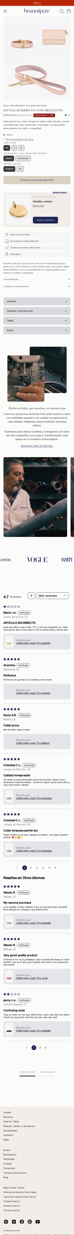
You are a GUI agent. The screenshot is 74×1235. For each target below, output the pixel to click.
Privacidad (9, 1168)
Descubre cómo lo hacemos (37, 446)
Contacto (8, 1135)
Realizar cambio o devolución (19, 1126)
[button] (61, 11)
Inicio (6, 105)
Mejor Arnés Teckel (13, 1187)
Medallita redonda (42, 201)
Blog (5, 1177)
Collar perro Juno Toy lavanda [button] (33, 922)
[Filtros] (31, 595)
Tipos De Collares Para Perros (19, 1197)
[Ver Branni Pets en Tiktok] (14, 1221)
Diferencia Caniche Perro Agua (19, 1192)
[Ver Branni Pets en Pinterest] (29, 1221)
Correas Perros (11, 1210)
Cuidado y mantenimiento (16, 286)
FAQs (6, 1140)
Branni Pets (15, 1231)
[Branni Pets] (37, 11)
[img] (68, 115)
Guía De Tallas (11, 1121)
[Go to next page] (56, 867)
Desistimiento (10, 1130)
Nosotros (8, 1117)
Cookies (7, 1163)
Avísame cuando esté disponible (37, 180)
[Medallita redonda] (18, 210)
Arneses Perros (11, 1205)
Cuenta (7, 1112)
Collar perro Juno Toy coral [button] (31, 978)
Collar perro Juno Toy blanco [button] (33, 742)
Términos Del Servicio (15, 1173)
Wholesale (9, 1159)
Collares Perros (11, 1201)
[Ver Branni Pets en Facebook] (21, 1221)
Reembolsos (10, 1154)
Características (10, 279)
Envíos (6, 1150)
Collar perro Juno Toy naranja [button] (33, 693)
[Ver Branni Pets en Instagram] (6, 1221)
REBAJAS (37, 3)
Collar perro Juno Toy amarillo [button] (33, 643)
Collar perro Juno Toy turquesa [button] (34, 798)
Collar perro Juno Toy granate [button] (33, 1030)
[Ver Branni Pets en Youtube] (37, 1221)
